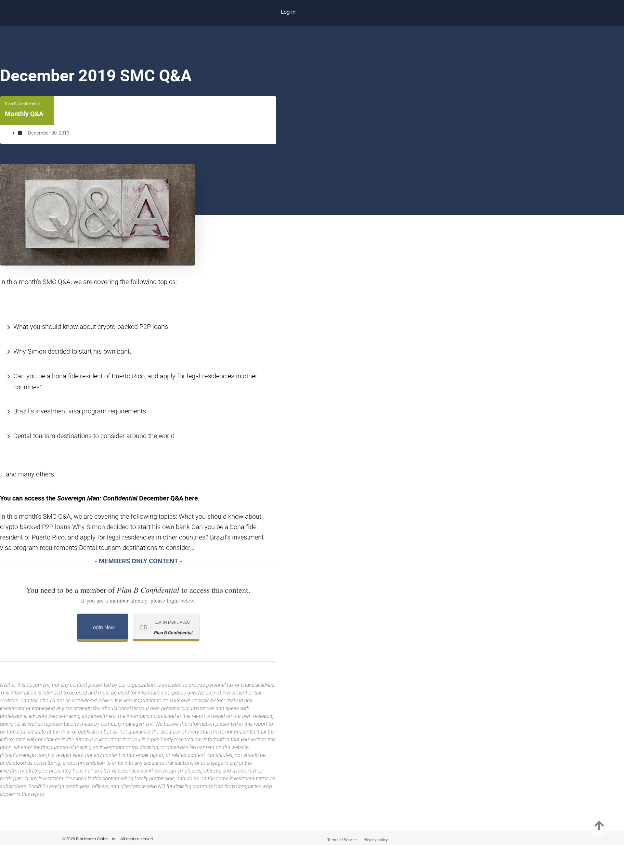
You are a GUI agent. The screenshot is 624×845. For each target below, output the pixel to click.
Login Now (102, 627)
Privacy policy (375, 839)
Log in (288, 11)
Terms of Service (342, 839)
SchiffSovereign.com (24, 755)
